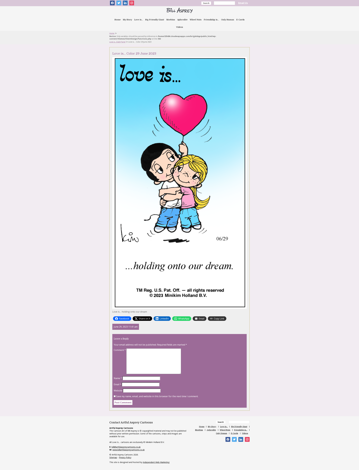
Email (117, 384)
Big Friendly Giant (154, 20)
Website (118, 390)
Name (118, 378)
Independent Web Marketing (156, 462)
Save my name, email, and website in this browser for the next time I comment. (157, 396)
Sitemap (113, 457)
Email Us (243, 2)
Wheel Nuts (196, 20)
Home (117, 20)
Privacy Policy (125, 457)
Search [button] (206, 3)
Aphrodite (182, 20)
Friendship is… (211, 20)
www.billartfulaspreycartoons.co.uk (128, 449)
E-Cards (240, 20)
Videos (179, 27)
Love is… (138, 20)
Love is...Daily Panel (117, 42)
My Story (127, 20)
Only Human (227, 20)
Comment (120, 350)
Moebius (170, 20)
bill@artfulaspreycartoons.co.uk (126, 447)
